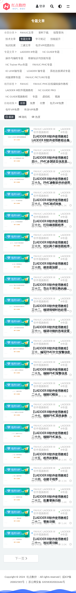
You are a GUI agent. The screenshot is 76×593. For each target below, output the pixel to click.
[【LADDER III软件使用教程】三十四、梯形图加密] (17, 262)
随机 (24, 117)
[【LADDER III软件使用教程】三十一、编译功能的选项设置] (17, 325)
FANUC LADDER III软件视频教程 (44, 130)
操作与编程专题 (14, 58)
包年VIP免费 (12, 109)
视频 (57, 96)
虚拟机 (46, 96)
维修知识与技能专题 (39, 58)
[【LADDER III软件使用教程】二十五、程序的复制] (17, 452)
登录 (42, 6)
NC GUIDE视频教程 (16, 96)
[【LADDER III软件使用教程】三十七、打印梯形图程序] (17, 219)
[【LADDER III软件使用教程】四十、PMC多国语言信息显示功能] (17, 156)
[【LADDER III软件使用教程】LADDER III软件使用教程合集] (17, 135)
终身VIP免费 (31, 109)
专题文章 (25, 39)
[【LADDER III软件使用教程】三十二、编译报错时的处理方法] (17, 304)
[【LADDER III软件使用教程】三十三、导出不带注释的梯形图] (17, 283)
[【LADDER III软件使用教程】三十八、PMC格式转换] (17, 198)
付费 (42, 103)
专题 (35, 96)
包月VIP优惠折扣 (44, 45)
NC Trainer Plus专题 (16, 64)
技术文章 (10, 39)
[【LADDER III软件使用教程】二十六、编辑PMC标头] (17, 431)
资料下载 (43, 32)
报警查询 (58, 32)
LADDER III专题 (29, 52)
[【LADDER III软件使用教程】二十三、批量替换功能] (17, 495)
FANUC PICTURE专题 (38, 77)
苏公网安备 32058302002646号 (46, 582)
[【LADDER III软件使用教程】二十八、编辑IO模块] (17, 389)
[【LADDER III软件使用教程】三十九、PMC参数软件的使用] (17, 177)
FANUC (24, 84)
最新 (11, 117)
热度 (37, 117)
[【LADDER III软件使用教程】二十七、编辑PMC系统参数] (17, 410)
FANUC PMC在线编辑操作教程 (50, 84)
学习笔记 (40, 39)
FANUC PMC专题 (42, 64)
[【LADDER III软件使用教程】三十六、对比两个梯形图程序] (17, 240)
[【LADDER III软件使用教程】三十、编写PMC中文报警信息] (17, 346)
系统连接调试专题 (60, 71)
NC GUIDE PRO (47, 90)
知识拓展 (10, 45)
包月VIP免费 (57, 103)
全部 (22, 103)
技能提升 (55, 39)
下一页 (20, 558)
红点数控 (32, 577)
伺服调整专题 (13, 77)
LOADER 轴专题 (36, 71)
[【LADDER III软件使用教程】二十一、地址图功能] (17, 537)
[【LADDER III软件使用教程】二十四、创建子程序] (17, 474)
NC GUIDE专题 (51, 52)
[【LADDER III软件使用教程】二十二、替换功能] (17, 516)
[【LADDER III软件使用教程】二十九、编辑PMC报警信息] (17, 368)
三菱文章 (25, 45)
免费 (32, 103)
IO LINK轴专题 (13, 71)
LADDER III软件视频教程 (19, 90)
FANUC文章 (27, 32)
